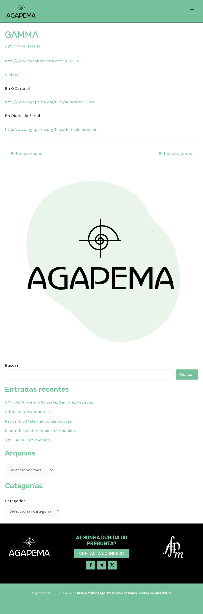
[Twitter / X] (112, 565)
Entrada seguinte (178, 153)
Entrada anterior (24, 153)
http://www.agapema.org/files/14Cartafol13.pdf (50, 101)
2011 (11, 46)
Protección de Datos (122, 593)
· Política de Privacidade (154, 593)
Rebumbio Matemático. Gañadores (38, 421)
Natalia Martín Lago (91, 593)
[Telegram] (101, 565)
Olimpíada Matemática (27, 411)
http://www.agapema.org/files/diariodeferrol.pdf (51, 129)
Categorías (15, 500)
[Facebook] (90, 565)
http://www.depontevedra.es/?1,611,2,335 (44, 60)
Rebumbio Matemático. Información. (40, 430)
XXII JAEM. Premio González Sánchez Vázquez (49, 402)
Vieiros (11, 74)
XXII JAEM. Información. (28, 439)
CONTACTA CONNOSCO (101, 553)
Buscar (11, 365)
